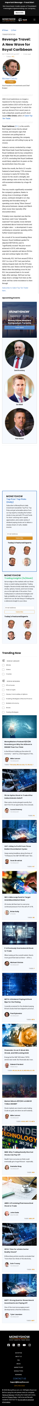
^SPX (34, 764)
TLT (26, 764)
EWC (18, 764)
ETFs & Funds (10, 685)
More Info (20, 13)
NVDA (27, 1070)
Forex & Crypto (10, 690)
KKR (25, 1070)
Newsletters (18, 1371)
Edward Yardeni (16, 1064)
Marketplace (18, 1367)
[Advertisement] (19, 466)
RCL (13, 56)
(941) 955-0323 (19, 1386)
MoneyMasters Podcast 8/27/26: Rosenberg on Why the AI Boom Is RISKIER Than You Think (18, 744)
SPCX (33, 1269)
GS (22, 1070)
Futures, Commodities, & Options (17, 694)
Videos (8, 669)
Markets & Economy (12, 703)
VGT (33, 866)
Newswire (18, 1374)
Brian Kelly (14, 911)
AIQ (15, 764)
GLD (20, 764)
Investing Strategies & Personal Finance (19, 699)
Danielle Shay (16, 1166)
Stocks (8, 708)
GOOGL (23, 1121)
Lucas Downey (16, 809)
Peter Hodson (19, 438)
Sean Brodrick (16, 860)
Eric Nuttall (19, 404)
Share (6, 30)
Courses (9, 674)
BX (20, 1070)
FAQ (18, 1360)
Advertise (18, 1353)
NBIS (33, 1172)
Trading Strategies (12, 712)
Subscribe (19, 538)
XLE (31, 764)
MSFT (27, 1121)
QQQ (23, 764)
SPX (33, 1070)
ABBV (30, 1218)
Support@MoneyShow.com (19, 1382)
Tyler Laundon (16, 1314)
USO (29, 764)
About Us (18, 1356)
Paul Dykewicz (16, 1013)
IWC (34, 917)
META (33, 1019)
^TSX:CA (11, 764)
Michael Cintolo (16, 962)
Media (18, 1364)
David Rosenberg (19, 370)
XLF (31, 1070)
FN (34, 815)
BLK (16, 1070)
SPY (33, 1218)
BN (18, 1070)
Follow (11, 82)
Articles (8, 665)
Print (14, 30)
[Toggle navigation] (34, 19)
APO (14, 1070)
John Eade (14, 1212)
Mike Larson (15, 758)
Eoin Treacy (15, 1263)
